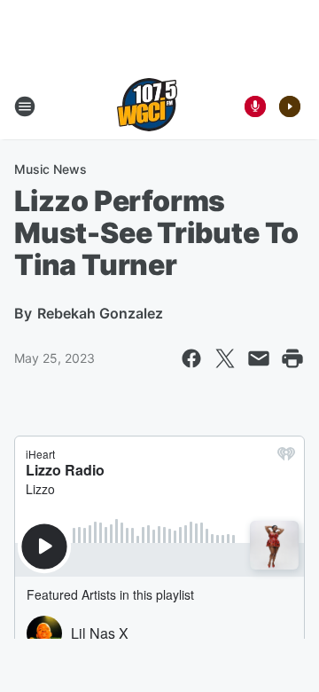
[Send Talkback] (255, 106)
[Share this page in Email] (258, 358)
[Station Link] (147, 106)
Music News (50, 169)
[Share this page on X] (225, 358)
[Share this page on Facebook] (191, 358)
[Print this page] (292, 358)
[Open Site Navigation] (24, 106)
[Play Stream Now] (289, 106)
